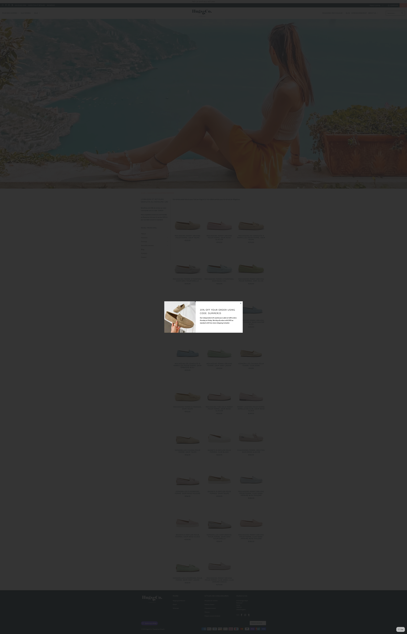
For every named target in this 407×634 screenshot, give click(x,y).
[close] (241, 303)
